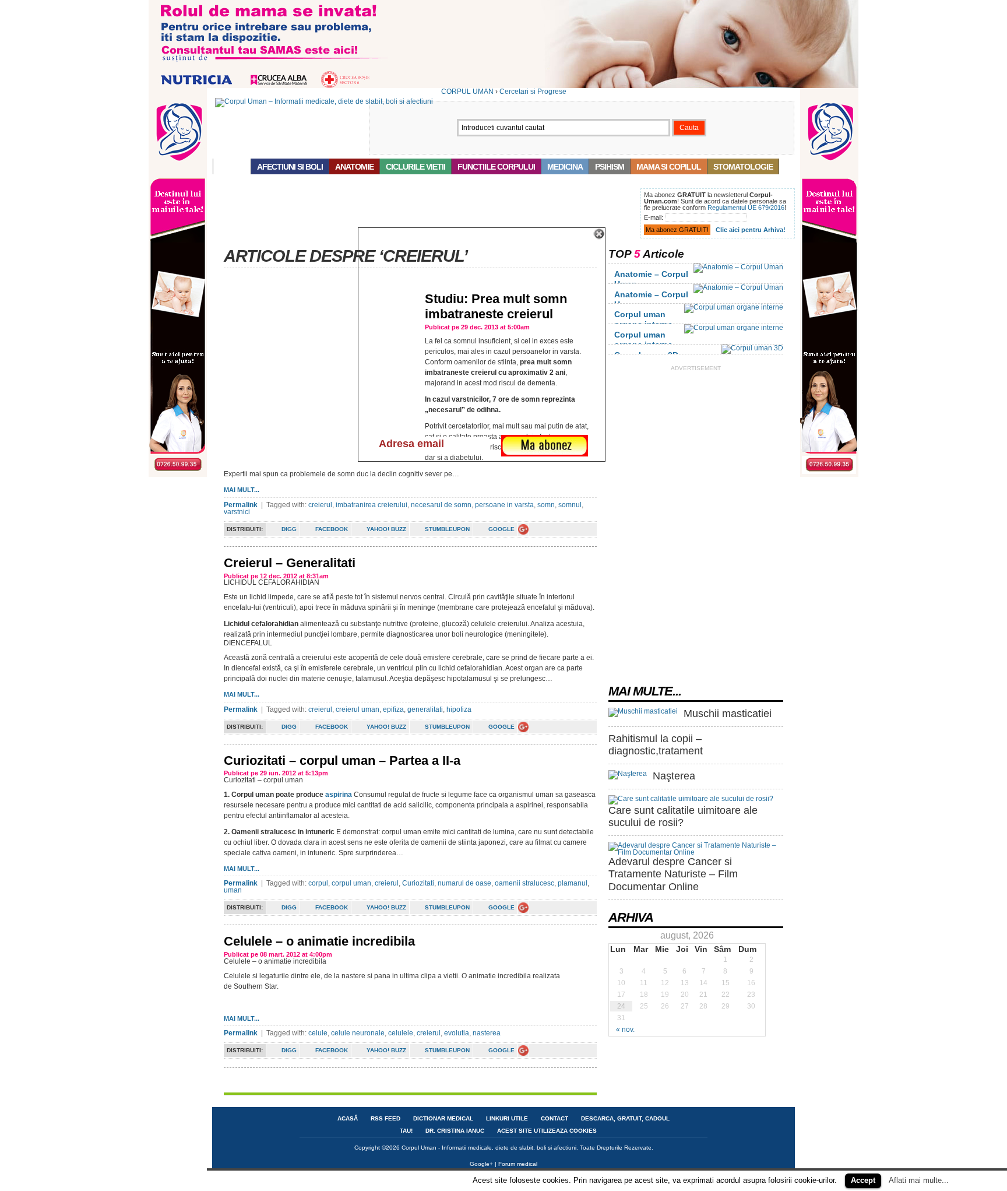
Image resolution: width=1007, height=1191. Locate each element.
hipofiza (458, 709)
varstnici (237, 512)
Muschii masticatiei (728, 713)
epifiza (393, 709)
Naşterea (674, 776)
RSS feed (385, 1118)
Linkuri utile (507, 1118)
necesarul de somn (441, 505)
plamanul (572, 883)
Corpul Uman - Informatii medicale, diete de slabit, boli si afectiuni (489, 1147)
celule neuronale (358, 1033)
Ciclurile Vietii (415, 166)
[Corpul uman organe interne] (733, 307)
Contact (554, 1118)
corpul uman (351, 883)
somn (546, 505)
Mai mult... (241, 489)
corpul (318, 883)
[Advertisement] (424, 214)
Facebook (331, 529)
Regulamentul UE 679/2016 (745, 207)
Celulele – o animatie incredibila (319, 941)
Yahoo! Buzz (386, 529)
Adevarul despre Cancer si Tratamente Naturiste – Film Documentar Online (673, 874)
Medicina (565, 166)
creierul (320, 505)
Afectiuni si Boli (290, 166)
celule (318, 1033)
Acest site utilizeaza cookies (547, 1130)
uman (233, 890)
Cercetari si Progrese (532, 91)
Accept (863, 1180)
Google (501, 529)
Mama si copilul (668, 166)
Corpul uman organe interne (643, 319)
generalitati (425, 709)
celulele (400, 1033)
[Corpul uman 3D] (752, 348)
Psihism (609, 166)
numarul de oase (464, 883)
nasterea (487, 1033)
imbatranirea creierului (371, 505)
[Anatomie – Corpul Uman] (738, 267)
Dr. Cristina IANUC (454, 1130)
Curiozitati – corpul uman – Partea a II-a (342, 760)
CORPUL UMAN (467, 91)
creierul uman (357, 709)
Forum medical (517, 1164)
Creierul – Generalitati (289, 563)
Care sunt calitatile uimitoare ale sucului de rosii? (683, 816)
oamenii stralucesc (524, 883)
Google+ (481, 1164)
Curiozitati (418, 883)
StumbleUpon (447, 529)
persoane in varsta (504, 505)
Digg (289, 529)
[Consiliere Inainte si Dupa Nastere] (503, 86)
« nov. (625, 1029)
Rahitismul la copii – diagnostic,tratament (655, 745)
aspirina (338, 795)
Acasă (232, 166)
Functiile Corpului (496, 166)
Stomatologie (743, 166)
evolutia (456, 1033)
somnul (570, 505)
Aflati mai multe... (919, 1180)
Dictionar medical (443, 1118)
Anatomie (354, 166)
